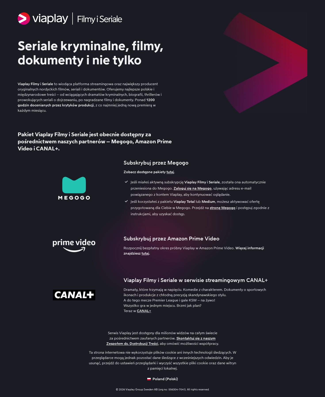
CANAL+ (144, 311)
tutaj (170, 172)
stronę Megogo (222, 208)
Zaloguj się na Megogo (193, 188)
